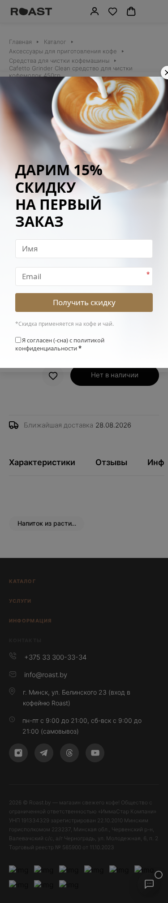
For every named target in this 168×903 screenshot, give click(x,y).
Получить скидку (84, 302)
